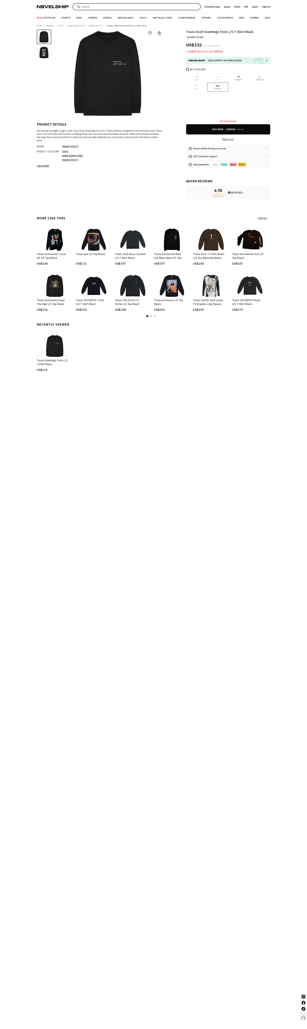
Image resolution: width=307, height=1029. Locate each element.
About (227, 6)
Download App (212, 6)
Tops (60, 25)
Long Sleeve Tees (76, 25)
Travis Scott (95, 25)
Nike (79, 17)
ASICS (143, 17)
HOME (39, 25)
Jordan (92, 17)
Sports (65, 17)
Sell (246, 6)
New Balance (126, 17)
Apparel (206, 17)
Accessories (225, 17)
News (237, 6)
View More (43, 166)
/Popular (46, 17)
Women (254, 17)
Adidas (107, 17)
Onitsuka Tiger (162, 17)
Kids (267, 17)
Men (241, 17)
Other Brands (186, 17)
